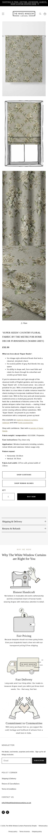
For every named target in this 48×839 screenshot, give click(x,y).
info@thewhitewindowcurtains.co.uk (16, 803)
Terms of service (24, 831)
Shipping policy (37, 831)
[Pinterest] (3, 812)
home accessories (25, 423)
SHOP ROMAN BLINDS (24, 483)
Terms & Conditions (9, 789)
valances (5, 423)
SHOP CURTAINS (24, 475)
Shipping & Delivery (9, 778)
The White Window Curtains (15, 826)
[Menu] (3, 14)
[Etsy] (7, 812)
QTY (4, 490)
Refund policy (43, 826)
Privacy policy (13, 831)
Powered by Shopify (30, 826)
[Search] (40, 14)
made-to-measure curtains (27, 420)
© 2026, (3, 826)
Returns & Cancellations (10, 784)
